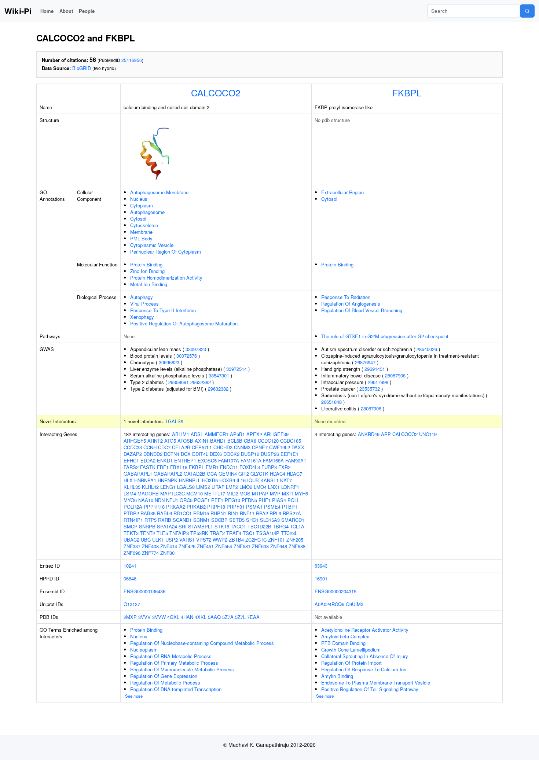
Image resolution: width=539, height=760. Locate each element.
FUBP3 (269, 467)
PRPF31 (236, 506)
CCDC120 (268, 440)
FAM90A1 (295, 460)
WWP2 (220, 539)
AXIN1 (202, 440)
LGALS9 (174, 421)
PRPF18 (216, 506)
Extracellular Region (342, 192)
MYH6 (301, 493)
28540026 (427, 349)
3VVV (144, 616)
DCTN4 (171, 453)
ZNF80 (167, 552)
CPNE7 (260, 447)
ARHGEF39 (276, 434)
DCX (186, 453)
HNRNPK (167, 480)
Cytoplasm (141, 205)
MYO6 (130, 500)
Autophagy (141, 297)
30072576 (186, 355)
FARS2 (131, 467)
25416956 (131, 60)
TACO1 (238, 526)
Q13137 (132, 604)
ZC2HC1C (256, 539)
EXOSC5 (207, 460)
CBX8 (250, 440)
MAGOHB (148, 493)
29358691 (178, 382)
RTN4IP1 (133, 519)
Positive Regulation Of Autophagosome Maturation (184, 323)
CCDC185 (290, 440)
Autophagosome (147, 212)
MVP (275, 493)
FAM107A (228, 460)
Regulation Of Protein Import (351, 662)
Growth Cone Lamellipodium (351, 649)
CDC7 (164, 447)
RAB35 (147, 513)
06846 (130, 578)
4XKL (200, 616)
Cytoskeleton (144, 225)
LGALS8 (186, 486)
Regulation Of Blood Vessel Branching (361, 310)
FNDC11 (229, 467)
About (66, 10)
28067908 (395, 375)
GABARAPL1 (138, 473)
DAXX (298, 447)
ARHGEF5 (135, 440)
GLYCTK (259, 473)
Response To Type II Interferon (163, 310)
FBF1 (163, 467)
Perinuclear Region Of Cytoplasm (165, 251)
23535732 (369, 388)
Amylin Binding (337, 675)
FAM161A (251, 460)
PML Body (141, 238)
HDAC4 (277, 473)
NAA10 (145, 500)
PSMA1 (254, 506)
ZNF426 (187, 546)
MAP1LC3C (172, 493)
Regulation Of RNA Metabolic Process (171, 656)
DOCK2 (231, 453)
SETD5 (237, 519)
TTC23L (289, 533)
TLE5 (162, 533)
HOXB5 (210, 480)
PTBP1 (289, 506)
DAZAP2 (133, 453)
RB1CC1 (182, 513)
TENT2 (147, 533)
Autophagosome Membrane (159, 192)
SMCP (131, 526)
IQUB (253, 480)
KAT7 (286, 480)
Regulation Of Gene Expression (163, 675)
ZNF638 (260, 546)
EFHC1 (131, 460)
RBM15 (201, 513)
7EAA (253, 616)
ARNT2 (155, 440)
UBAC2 (131, 539)
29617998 (378, 382)
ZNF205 (294, 539)
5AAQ (214, 616)
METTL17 (214, 493)
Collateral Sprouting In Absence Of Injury (364, 656)
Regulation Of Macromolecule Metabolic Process (182, 669)
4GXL (173, 616)
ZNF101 (276, 539)
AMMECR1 (216, 434)
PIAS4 (279, 500)
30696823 (169, 362)
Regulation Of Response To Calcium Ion (363, 669)
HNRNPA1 (145, 480)
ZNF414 (168, 546)
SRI (183, 526)
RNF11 (247, 513)
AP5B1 (237, 434)
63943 (321, 565)
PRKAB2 (196, 506)
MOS (244, 493)
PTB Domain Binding (343, 642)
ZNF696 (132, 552)
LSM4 (130, 493)
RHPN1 (218, 513)
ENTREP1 (185, 460)
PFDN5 (249, 500)
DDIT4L (200, 453)
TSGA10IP (267, 533)
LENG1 (168, 486)
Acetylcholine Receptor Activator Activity (364, 629)
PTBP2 (131, 513)
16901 (321, 578)
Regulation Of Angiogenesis (350, 303)
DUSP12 (250, 453)
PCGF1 (202, 500)
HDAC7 (294, 473)
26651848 (331, 401)
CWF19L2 (279, 447)
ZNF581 (242, 546)
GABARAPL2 (168, 473)
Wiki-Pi (18, 11)
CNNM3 (242, 447)
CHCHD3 (222, 447)
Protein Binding (146, 264)
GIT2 (243, 473)
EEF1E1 (289, 453)
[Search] (527, 11)
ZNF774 (150, 552)
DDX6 (216, 453)
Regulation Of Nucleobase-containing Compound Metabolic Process (202, 642)
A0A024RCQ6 (329, 604)
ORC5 (186, 500)
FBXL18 (178, 467)
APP (386, 434)
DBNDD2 (152, 453)
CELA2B (181, 447)
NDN (160, 500)
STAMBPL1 (200, 526)
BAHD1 (218, 440)
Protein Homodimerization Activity (166, 277)
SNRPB (147, 526)
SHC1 (252, 519)
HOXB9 (227, 480)
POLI (292, 500)
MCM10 (194, 493)
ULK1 (158, 539)
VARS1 (187, 539)
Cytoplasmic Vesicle (151, 244)
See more (134, 696)
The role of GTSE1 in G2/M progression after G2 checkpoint (384, 336)
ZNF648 (278, 546)
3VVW (159, 616)
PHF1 (264, 500)
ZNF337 (132, 546)
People (87, 10)
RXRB (164, 519)
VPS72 (203, 539)
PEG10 (232, 500)
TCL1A (297, 526)
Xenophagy (142, 316)
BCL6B (234, 440)
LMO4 (260, 486)
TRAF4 (233, 533)
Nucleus (138, 198)
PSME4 (272, 506)
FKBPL (407, 92)
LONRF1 (290, 486)
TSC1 (249, 533)
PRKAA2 (175, 506)
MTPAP (260, 493)
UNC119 (428, 434)
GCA (212, 473)
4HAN (187, 616)
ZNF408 (150, 546)
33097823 (196, 349)
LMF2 (232, 486)
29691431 (374, 368)
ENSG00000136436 (144, 591)
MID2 (232, 493)
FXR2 (284, 467)
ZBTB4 (236, 539)
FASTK (147, 467)
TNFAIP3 (179, 533)
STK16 (221, 526)
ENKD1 (165, 460)
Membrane (141, 231)
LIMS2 (203, 486)
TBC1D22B (259, 526)
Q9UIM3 (354, 604)
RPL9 (275, 513)
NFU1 (172, 500)
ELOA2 (147, 460)
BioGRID (81, 67)
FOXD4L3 (249, 467)
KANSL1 (269, 480)
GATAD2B (194, 473)
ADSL (197, 434)
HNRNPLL (190, 480)
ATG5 (170, 440)
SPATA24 (167, 526)
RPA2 (262, 513)
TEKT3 (131, 533)
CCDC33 (133, 447)
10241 (130, 565)
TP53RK (199, 533)
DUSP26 (270, 453)
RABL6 (164, 513)
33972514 (236, 368)
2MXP (130, 616)
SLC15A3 (270, 519)
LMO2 (245, 486)
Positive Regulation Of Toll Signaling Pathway (369, 689)
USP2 (171, 539)
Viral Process (144, 303)
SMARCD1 (292, 519)
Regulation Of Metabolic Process (165, 682)
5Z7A (228, 616)
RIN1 (233, 513)
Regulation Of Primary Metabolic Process (174, 662)
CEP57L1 (202, 447)
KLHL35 (132, 486)
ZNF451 (205, 546)
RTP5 (150, 519)
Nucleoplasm (144, 649)
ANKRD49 (369, 434)
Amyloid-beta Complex (345, 636)
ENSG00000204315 (335, 591)
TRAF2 (217, 533)
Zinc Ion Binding (147, 271)
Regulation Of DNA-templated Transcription (175, 689)
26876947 (365, 362)
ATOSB (185, 440)
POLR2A (133, 506)
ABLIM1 (180, 434)
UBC (146, 539)
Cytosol (138, 218)
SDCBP (219, 519)
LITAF (218, 486)
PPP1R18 (154, 506)
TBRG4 (281, 526)
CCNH (150, 447)
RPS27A (292, 513)
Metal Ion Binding (148, 284)
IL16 (241, 480)
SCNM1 (201, 519)
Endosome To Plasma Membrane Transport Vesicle (375, 682)
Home (47, 10)
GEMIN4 (228, 473)
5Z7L (240, 616)
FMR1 (212, 467)
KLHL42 (150, 486)
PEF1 (217, 500)
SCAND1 (182, 519)
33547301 (219, 375)
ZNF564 (223, 546)
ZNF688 (297, 546)
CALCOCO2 (216, 92)
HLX (128, 480)
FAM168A (273, 460)
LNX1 (274, 486)
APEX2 (254, 434)
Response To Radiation (345, 297)
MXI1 (287, 493)
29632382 (200, 382)
